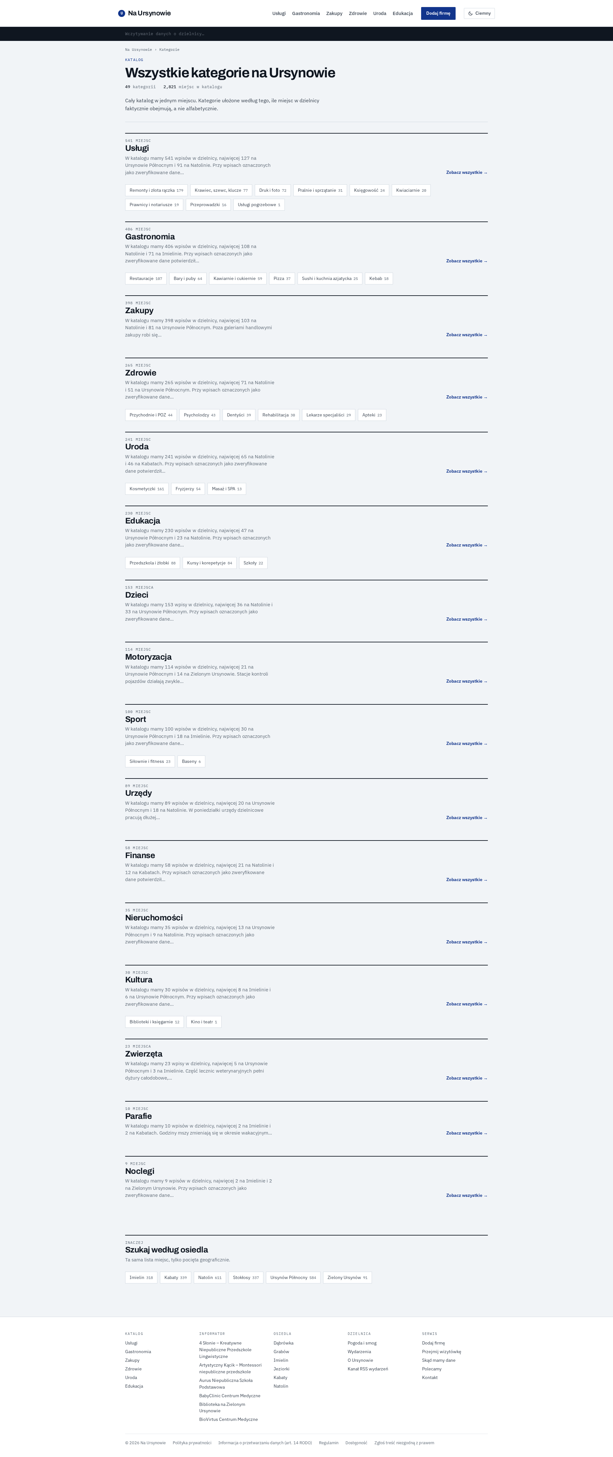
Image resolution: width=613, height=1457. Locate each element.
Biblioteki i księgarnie (154, 1022)
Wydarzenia (359, 1351)
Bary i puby (188, 278)
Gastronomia (306, 13)
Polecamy (432, 1369)
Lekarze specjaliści (328, 415)
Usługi (279, 13)
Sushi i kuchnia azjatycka (330, 278)
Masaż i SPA (227, 489)
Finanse (140, 855)
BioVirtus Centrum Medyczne (228, 1419)
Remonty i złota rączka (156, 190)
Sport (135, 719)
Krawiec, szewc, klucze (221, 190)
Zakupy (334, 13)
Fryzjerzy (188, 489)
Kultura (138, 979)
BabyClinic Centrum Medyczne (230, 1396)
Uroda (379, 13)
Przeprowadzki (208, 204)
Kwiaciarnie (411, 190)
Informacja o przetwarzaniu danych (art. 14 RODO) (265, 1442)
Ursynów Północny (293, 1277)
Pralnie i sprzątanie (320, 190)
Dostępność (356, 1442)
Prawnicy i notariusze (154, 204)
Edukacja (403, 13)
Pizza (282, 278)
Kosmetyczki (147, 489)
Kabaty (175, 1277)
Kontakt (430, 1377)
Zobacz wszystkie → (467, 172)
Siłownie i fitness (150, 761)
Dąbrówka (283, 1343)
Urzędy (138, 793)
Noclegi (139, 1171)
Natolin (210, 1277)
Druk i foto (272, 190)
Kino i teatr (204, 1022)
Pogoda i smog (362, 1343)
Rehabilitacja (278, 415)
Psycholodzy (200, 415)
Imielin (141, 1277)
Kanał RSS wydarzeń (368, 1369)
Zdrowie (358, 13)
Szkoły (253, 563)
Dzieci (136, 595)
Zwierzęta (143, 1054)
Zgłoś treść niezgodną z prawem (404, 1442)
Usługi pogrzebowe (259, 204)
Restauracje (146, 278)
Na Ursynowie (146, 13)
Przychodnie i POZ (151, 415)
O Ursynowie (360, 1360)
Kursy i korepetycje (209, 563)
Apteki (372, 415)
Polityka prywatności (192, 1442)
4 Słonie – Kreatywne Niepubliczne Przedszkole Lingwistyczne (225, 1349)
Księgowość (369, 190)
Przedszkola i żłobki (153, 563)
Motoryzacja (148, 657)
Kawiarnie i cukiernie (238, 278)
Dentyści (239, 415)
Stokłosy (246, 1277)
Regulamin (328, 1442)
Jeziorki (282, 1369)
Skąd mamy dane (439, 1360)
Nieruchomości (154, 917)
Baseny (191, 761)
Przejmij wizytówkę (441, 1351)
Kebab (379, 278)
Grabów (281, 1351)
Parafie (138, 1116)
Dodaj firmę (438, 13)
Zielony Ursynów (347, 1277)
